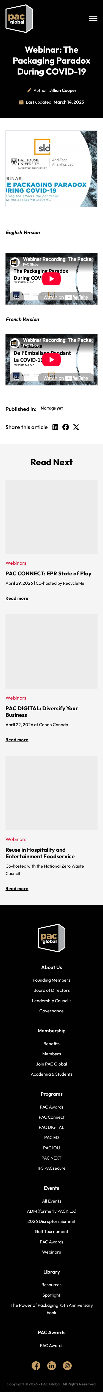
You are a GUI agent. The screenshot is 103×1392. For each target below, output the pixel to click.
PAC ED (51, 1137)
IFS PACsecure (52, 1168)
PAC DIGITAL (51, 1127)
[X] (76, 427)
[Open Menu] (93, 18)
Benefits (51, 1043)
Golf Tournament (51, 1231)
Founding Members (51, 980)
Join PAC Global (51, 1064)
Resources (51, 1284)
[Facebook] (66, 427)
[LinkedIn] (55, 427)
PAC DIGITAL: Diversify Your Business (41, 711)
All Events (51, 1201)
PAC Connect (52, 1117)
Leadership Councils (51, 1000)
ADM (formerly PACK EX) (51, 1211)
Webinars (51, 1252)
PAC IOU (51, 1147)
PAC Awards (51, 1107)
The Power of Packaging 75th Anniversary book (51, 1308)
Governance (51, 1010)
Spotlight (51, 1295)
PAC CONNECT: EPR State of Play (48, 573)
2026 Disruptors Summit (51, 1221)
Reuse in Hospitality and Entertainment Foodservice (40, 853)
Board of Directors (52, 990)
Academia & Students (52, 1074)
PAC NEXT (51, 1158)
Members (51, 1053)
